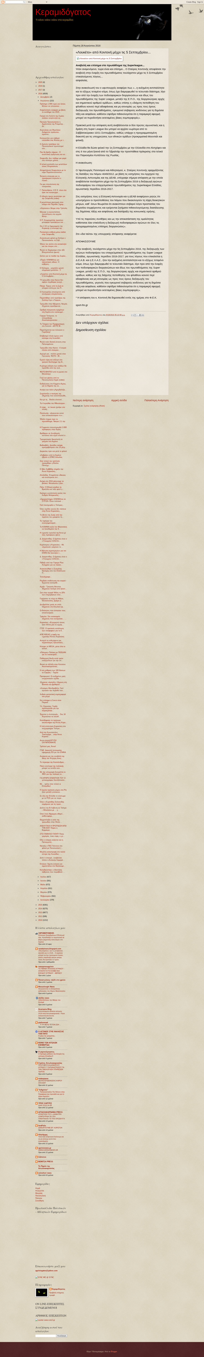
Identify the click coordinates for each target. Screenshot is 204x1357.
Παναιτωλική (40, 1196)
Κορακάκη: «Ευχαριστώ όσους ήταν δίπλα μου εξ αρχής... (52, 623)
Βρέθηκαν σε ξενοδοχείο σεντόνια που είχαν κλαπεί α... (53, 434)
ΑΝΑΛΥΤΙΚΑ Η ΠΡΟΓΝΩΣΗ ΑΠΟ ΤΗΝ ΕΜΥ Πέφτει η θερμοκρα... (53, 828)
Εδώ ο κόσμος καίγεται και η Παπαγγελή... (51, 841)
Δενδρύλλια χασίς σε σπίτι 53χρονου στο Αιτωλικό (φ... (52, 605)
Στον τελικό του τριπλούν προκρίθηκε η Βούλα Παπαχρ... (50, 463)
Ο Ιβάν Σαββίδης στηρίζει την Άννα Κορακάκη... (51, 470)
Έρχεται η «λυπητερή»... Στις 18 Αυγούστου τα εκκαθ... (53, 715)
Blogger (114, 1351)
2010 (40, 920)
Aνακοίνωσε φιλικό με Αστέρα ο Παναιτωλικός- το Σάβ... (53, 239)
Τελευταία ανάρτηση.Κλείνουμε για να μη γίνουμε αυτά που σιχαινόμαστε (51, 1139)
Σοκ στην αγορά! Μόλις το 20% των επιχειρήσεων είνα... (52, 594)
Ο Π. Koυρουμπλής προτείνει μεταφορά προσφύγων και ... (52, 221)
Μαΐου (43, 885)
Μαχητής (38, 1193)
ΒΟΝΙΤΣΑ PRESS (45, 1162)
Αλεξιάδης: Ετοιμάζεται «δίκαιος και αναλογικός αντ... (53, 476)
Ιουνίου (43, 881)
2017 (40, 90)
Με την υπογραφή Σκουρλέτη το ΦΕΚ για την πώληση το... (53, 773)
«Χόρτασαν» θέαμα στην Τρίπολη (53, 208)
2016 (40, 94)
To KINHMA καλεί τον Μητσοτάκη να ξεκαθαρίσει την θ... (53, 528)
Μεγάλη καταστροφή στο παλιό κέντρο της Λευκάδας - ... (52, 853)
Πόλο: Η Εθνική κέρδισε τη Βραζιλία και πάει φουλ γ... (52, 488)
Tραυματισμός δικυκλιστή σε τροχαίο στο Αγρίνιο (51, 440)
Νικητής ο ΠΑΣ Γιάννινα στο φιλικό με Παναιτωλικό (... (51, 847)
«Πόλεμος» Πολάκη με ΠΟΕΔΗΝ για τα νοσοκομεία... (53, 653)
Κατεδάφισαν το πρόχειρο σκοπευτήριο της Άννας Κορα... (53, 721)
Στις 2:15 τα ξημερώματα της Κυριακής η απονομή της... (51, 227)
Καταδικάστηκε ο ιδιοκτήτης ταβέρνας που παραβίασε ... (52, 871)
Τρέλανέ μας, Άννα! (48, 746)
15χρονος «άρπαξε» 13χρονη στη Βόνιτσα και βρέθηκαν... (53, 683)
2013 (40, 912)
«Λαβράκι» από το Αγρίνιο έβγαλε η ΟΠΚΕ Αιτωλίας (51, 456)
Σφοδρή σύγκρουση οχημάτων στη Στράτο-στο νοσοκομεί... (52, 311)
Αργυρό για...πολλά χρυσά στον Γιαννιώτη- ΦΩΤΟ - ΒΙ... (53, 355)
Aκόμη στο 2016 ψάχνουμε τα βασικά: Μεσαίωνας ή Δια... (52, 482)
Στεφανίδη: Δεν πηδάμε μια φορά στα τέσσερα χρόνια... (53, 159)
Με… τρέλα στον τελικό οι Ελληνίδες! (50, 785)
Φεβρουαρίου (45, 896)
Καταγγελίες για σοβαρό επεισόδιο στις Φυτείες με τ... (52, 139)
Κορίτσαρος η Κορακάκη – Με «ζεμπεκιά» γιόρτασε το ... (52, 546)
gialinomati (43, 1022)
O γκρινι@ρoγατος (46, 1052)
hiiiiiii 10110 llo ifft (45, 1105)
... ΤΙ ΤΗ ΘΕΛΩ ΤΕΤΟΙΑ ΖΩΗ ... (49, 1025)
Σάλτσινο (42, 1157)
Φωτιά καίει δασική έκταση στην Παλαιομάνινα (53, 343)
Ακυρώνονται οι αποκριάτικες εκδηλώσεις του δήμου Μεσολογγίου (51, 990)
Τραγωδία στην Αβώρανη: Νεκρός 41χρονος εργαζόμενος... (53, 305)
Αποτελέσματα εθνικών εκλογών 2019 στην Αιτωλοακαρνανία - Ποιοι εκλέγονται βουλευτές (51, 1013)
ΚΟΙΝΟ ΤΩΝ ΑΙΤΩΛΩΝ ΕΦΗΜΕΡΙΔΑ (47, 1044)
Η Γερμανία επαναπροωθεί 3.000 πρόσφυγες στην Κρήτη (53, 428)
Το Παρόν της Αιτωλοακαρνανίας (46, 1167)
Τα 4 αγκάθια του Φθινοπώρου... (53, 403)
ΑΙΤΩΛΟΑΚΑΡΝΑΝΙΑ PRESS (50, 1112)
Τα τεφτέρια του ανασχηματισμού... (48, 522)
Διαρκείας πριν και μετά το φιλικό (53, 451)
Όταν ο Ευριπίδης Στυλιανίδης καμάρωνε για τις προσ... (52, 803)
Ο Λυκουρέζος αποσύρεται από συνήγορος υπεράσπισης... (52, 293)
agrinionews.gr (44, 1148)
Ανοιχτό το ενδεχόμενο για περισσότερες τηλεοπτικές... (52, 641)
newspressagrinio (46, 967)
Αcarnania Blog (44, 1009)
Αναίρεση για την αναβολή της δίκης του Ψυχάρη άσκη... (52, 757)
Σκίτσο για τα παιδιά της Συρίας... (53, 256)
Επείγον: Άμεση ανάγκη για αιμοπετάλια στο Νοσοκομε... (52, 865)
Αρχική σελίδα (119, 400)
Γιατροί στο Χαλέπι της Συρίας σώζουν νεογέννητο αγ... (52, 117)
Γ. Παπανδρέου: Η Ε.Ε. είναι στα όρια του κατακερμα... (53, 191)
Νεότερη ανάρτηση (83, 400)
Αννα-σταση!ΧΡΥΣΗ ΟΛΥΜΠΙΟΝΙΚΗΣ (48, 741)
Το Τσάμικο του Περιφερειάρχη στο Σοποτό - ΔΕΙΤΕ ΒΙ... (52, 325)
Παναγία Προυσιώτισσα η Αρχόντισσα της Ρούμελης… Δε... (52, 124)
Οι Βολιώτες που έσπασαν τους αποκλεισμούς (52, 611)
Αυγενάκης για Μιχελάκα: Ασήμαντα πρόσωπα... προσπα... (50, 132)
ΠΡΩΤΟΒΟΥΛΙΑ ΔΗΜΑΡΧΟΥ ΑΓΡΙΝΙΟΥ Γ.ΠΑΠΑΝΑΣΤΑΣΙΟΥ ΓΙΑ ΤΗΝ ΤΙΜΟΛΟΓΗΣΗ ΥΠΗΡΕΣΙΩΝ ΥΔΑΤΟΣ (51, 1068)
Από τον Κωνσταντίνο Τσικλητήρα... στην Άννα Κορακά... (51, 734)
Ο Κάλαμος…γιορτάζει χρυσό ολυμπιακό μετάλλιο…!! (52, 269)
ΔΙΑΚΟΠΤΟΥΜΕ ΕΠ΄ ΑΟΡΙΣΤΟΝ (50, 1128)
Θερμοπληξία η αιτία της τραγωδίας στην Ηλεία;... (51, 821)
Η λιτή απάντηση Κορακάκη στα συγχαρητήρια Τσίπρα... (53, 727)
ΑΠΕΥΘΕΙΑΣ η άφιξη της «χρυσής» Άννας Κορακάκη (52, 635)
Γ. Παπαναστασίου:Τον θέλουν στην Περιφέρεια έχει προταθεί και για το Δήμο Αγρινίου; (51, 1094)
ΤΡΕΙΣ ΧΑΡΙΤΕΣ (45, 1103)
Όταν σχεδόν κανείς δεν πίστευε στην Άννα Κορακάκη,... (53, 510)
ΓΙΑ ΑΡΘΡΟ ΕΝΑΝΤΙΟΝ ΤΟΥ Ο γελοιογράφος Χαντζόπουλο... (53, 779)
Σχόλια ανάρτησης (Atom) (94, 406)
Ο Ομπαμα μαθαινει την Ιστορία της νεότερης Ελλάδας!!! (51, 1055)
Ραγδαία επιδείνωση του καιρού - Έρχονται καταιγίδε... (53, 582)
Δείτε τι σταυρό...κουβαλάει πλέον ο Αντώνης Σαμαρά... (52, 859)
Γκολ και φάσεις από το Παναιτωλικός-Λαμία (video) (52, 379)
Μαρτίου (44, 892)
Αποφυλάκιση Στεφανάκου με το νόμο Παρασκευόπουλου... (53, 171)
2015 (40, 905)
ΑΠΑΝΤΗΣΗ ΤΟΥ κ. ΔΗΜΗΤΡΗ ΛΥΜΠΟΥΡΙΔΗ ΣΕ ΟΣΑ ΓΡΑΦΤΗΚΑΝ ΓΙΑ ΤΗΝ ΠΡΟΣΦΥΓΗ (51, 1116)
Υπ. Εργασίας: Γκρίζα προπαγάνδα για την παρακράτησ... (49, 708)
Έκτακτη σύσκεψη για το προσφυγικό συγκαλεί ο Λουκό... (50, 178)
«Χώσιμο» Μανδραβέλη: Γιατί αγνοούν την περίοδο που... (52, 689)
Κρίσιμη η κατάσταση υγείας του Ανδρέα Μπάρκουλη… (53, 494)
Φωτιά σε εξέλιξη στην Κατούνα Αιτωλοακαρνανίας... (53, 665)
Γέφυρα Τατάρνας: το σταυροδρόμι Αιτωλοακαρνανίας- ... (50, 318)
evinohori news (44, 1173)
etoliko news (43, 998)
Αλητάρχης (43, 1135)
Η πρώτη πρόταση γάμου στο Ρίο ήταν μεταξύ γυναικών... (53, 791)
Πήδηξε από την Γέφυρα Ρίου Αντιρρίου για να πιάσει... (51, 564)
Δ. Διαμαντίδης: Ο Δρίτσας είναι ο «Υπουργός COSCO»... (53, 540)
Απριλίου (44, 888)
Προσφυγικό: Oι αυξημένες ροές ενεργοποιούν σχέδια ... (53, 677)
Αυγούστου (45, 101)
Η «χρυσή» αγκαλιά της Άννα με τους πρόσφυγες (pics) (53, 534)
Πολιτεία (38, 1198)
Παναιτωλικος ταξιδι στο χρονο (51, 980)
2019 (40, 86)
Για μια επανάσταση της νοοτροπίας (49, 185)
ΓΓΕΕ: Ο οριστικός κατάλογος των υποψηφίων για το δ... (52, 629)
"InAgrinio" (43, 1090)
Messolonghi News (46, 987)
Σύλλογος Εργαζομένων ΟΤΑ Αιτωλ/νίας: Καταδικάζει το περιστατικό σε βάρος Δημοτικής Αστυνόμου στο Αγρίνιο (51, 938)
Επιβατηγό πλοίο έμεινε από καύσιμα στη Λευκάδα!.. (51, 337)
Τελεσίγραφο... (46, 577)
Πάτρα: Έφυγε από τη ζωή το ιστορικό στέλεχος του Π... (51, 287)
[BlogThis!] (135, 315)
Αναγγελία (39, 1191)
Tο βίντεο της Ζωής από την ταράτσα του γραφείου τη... (52, 516)
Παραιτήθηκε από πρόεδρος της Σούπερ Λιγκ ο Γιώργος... (52, 299)
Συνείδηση (39, 1201)
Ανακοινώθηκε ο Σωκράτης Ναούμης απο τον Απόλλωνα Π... (52, 571)
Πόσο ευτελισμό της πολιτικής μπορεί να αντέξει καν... (52, 767)
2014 (40, 909)
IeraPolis (42, 1126)
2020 (40, 82)
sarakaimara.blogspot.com (49, 949)
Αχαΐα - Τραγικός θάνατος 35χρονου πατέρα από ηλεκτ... (53, 588)
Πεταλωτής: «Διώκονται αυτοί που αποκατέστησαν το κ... (52, 414)
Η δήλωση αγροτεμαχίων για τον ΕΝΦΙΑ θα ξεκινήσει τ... (53, 552)
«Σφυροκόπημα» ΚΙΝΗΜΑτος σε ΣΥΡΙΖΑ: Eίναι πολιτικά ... (53, 500)
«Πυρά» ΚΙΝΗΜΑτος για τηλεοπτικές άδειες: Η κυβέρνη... (49, 262)
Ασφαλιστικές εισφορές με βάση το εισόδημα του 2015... (52, 111)
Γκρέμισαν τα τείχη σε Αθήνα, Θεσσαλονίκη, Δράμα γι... (52, 600)
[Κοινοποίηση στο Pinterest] (143, 315)
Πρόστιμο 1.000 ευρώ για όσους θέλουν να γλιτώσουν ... (52, 105)
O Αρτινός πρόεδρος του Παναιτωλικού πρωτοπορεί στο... (51, 146)
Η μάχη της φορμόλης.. (47, 1036)
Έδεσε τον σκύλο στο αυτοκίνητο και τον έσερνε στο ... (53, 245)
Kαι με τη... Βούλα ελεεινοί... (51, 400)
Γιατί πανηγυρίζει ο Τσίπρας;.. (52, 505)
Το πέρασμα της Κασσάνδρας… (53, 762)
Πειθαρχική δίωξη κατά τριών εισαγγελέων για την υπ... (51, 659)
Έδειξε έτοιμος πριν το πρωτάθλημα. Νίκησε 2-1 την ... (52, 421)
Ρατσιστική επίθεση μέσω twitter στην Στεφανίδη (53, 233)
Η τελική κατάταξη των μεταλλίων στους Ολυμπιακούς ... (53, 165)
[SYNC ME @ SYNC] (44, 1277)
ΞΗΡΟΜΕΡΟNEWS (46, 933)
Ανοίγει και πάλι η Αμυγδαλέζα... (53, 390)
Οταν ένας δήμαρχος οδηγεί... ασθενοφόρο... (52, 815)
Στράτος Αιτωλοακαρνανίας (50, 1063)
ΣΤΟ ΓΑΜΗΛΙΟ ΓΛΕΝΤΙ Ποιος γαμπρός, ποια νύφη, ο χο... (52, 835)
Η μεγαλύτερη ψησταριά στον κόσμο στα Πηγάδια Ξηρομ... (52, 203)
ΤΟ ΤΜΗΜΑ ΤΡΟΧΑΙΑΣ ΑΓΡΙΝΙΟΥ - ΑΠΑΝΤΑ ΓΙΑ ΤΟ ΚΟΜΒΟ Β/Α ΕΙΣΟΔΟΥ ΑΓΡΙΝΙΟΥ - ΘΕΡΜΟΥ (51, 971)
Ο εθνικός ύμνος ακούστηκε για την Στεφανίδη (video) (52, 197)
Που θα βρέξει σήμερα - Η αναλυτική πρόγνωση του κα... (53, 153)
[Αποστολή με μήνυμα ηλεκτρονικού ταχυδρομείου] (132, 315)
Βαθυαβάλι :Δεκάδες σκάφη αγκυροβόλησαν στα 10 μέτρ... (53, 446)
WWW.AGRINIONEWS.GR (48, 1150)
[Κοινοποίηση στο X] (137, 315)
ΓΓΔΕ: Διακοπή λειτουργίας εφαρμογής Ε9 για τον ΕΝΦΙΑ (53, 751)
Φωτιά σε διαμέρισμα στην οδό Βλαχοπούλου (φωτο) (52, 251)
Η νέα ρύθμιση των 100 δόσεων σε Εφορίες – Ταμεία (52, 671)
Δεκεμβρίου (45, 97)
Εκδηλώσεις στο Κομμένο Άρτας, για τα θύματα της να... (53, 385)
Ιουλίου (43, 877)
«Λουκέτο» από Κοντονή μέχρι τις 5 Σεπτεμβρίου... (53, 275)
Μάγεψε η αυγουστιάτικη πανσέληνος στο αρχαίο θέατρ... (50, 214)
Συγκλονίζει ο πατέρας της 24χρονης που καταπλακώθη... (53, 395)
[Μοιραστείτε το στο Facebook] (140, 315)
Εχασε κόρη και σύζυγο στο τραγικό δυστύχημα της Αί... (52, 361)
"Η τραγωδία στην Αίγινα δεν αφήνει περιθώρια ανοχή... (51, 281)
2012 (40, 916)
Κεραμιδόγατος (63, 12)
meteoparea (43, 1079)
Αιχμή (37, 1188)
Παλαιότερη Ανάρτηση (156, 400)
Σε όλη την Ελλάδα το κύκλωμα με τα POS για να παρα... (53, 797)
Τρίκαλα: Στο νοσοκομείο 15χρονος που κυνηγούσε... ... (53, 617)
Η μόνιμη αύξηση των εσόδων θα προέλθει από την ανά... (53, 367)
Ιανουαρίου (45, 900)
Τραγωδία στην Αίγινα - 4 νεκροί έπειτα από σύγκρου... (53, 349)
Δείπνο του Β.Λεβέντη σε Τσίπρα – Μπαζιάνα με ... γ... (53, 809)
